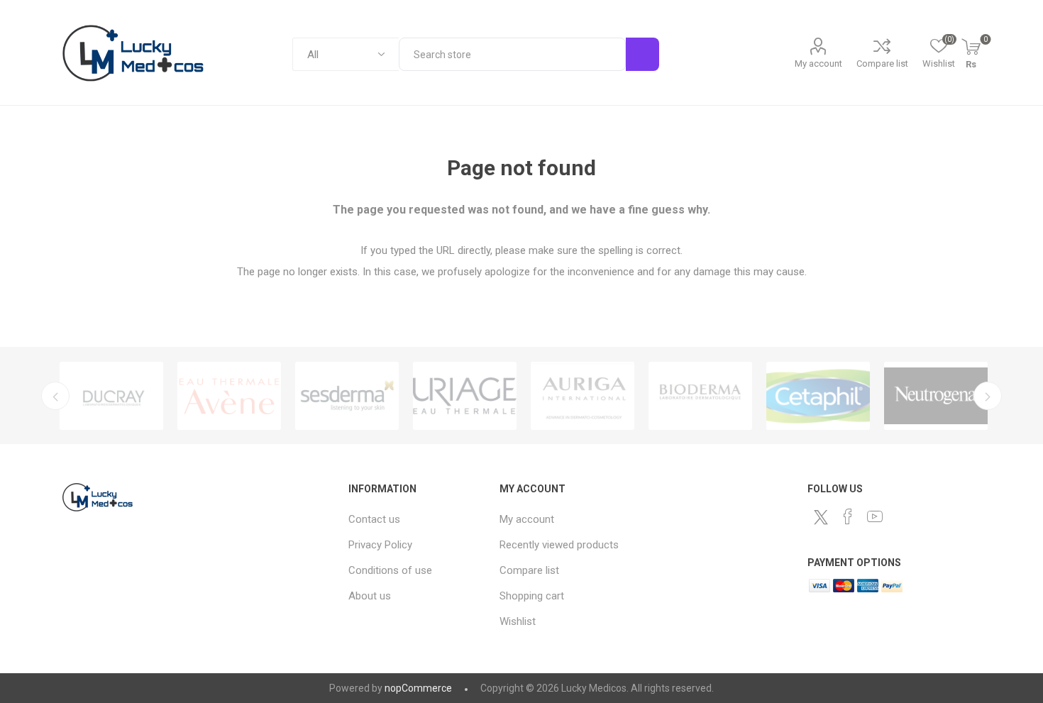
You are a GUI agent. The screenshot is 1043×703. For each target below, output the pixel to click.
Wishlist (518, 621)
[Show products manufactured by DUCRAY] (111, 396)
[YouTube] (874, 516)
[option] (111, 396)
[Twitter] (821, 517)
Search (642, 54)
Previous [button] (55, 396)
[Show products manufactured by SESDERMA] (347, 396)
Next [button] (987, 396)
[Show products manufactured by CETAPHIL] (818, 396)
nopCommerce (418, 688)
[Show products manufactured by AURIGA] (582, 396)
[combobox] (512, 54)
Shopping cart (532, 595)
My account (818, 63)
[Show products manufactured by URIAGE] (465, 396)
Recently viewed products (559, 544)
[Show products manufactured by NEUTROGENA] (936, 396)
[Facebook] (848, 516)
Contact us (374, 519)
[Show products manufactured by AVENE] (229, 396)
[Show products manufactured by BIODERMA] (700, 396)
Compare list (882, 63)
